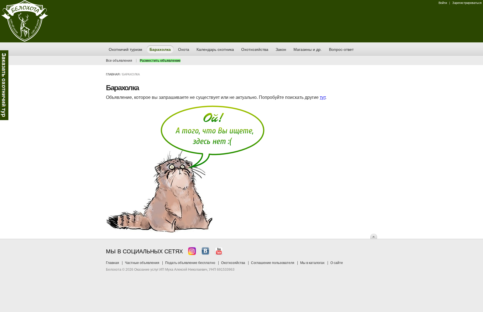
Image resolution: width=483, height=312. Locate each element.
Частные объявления (142, 263)
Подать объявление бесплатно (190, 263)
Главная (113, 74)
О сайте (336, 263)
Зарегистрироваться (467, 2)
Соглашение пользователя (272, 263)
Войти (443, 2)
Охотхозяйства (233, 263)
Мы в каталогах (312, 263)
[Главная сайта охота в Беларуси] (24, 40)
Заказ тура (4, 85)
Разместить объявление (160, 61)
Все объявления (119, 61)
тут (322, 97)
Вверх (373, 236)
